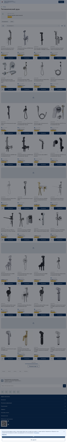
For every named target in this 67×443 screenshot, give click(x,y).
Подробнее (36, 432)
